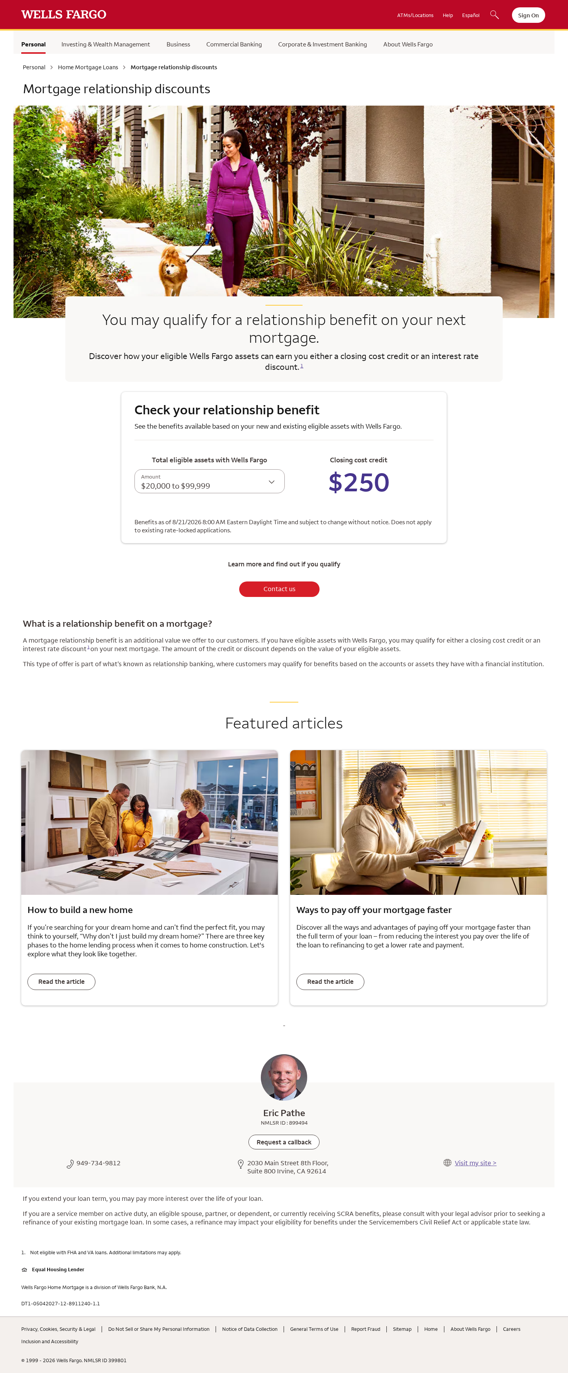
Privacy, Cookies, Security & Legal (58, 1329)
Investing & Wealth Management (105, 44)
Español (471, 15)
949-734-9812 (99, 1163)
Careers (511, 1329)
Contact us (280, 589)
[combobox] (209, 481)
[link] (284, 1142)
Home (431, 1329)
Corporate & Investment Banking (322, 44)
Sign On (528, 15)
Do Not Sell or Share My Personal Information (158, 1329)
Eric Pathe (284, 1112)
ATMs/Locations (415, 15)
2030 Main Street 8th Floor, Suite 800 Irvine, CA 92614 (287, 1167)
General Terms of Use (314, 1329)
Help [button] (448, 15)
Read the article (61, 981)
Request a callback (284, 1142)
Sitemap (402, 1329)
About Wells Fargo (408, 44)
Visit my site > (476, 1163)
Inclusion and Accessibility (49, 1341)
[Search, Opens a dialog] (494, 15)
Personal (33, 44)
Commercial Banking (234, 44)
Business (178, 44)
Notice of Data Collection (249, 1329)
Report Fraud (365, 1329)
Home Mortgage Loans (88, 67)
